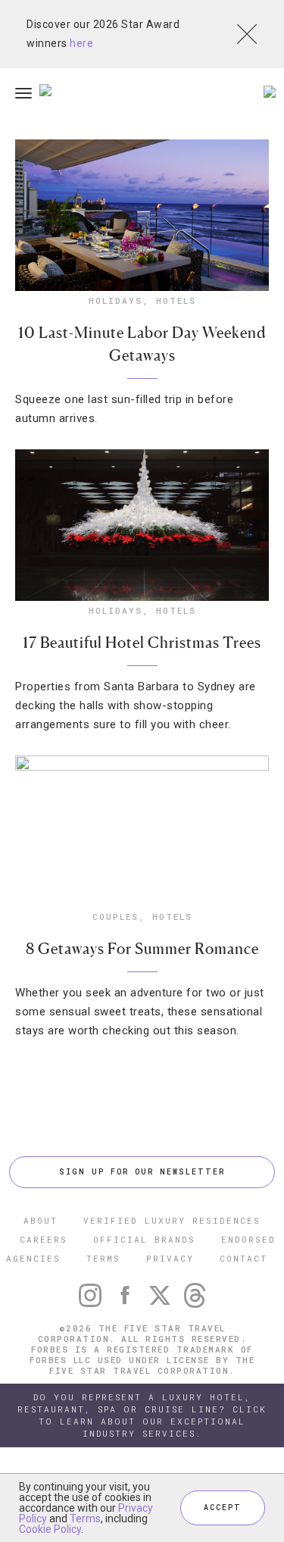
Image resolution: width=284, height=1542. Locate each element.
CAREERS (43, 1239)
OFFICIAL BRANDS (144, 1239)
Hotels (176, 300)
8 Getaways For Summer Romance (142, 949)
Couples (115, 916)
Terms (85, 1518)
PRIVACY (170, 1258)
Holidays (115, 300)
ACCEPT (223, 1507)
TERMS (103, 1258)
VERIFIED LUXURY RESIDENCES (172, 1220)
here (81, 43)
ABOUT (40, 1220)
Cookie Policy (50, 1529)
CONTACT (243, 1258)
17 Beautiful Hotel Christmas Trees (142, 642)
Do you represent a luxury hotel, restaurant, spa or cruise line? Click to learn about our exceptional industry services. (142, 1415)
